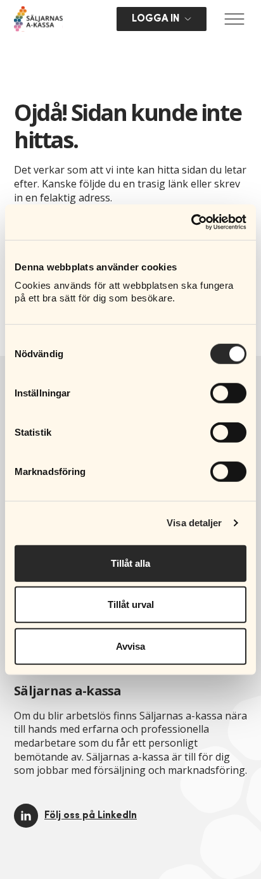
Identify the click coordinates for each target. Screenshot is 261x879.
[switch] (228, 393)
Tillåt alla (130, 562)
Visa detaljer (194, 522)
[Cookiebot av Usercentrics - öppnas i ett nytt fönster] (191, 222)
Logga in (155, 19)
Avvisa (130, 645)
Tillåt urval (131, 604)
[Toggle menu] (234, 19)
